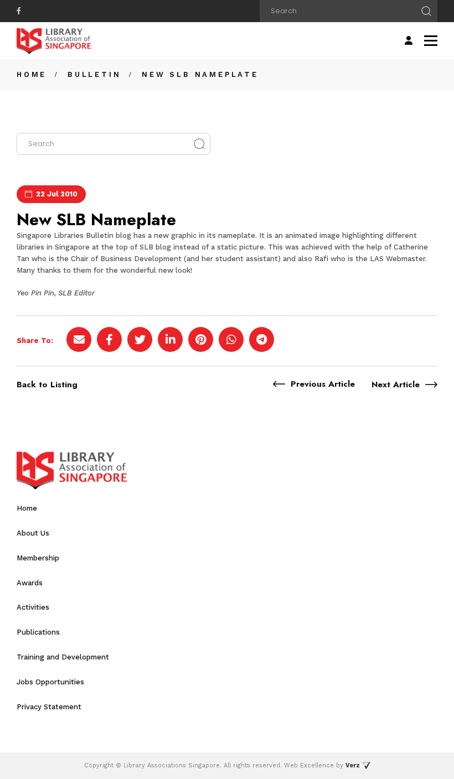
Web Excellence (309, 765)
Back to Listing (47, 384)
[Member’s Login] (408, 40)
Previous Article (323, 384)
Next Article (396, 384)
